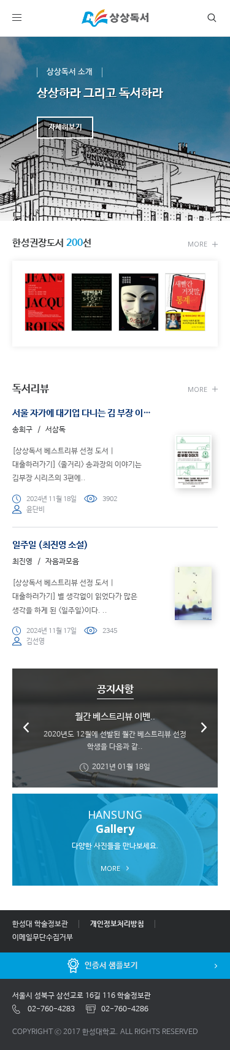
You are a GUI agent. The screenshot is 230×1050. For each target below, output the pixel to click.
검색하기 (209, 17)
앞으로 (204, 727)
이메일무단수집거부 (42, 937)
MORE (197, 243)
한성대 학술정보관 (40, 924)
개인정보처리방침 (117, 924)
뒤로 (26, 727)
